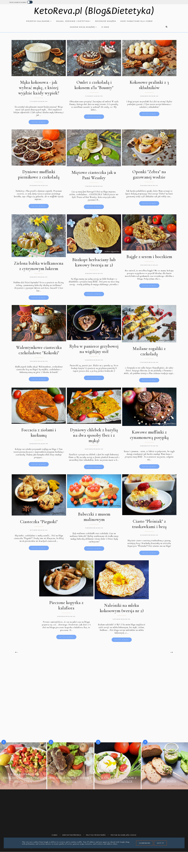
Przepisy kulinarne (38, 21)
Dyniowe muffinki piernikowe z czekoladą (38, 174)
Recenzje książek (105, 21)
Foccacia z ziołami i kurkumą (38, 432)
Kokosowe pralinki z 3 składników (149, 85)
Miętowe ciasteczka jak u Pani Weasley (94, 175)
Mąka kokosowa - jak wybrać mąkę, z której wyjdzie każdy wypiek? (38, 88)
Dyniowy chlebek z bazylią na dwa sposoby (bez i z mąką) (94, 435)
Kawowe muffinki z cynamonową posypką (149, 434)
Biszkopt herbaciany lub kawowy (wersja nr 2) (94, 262)
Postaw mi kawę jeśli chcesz (123, 835)
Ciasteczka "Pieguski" (39, 521)
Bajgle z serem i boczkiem (149, 256)
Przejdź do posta (23, 785)
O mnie (105, 27)
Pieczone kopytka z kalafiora (66, 605)
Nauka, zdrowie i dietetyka (72, 21)
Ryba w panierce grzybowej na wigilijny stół (94, 348)
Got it (160, 843)
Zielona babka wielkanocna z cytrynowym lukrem (38, 266)
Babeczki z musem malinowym (94, 516)
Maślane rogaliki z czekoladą (149, 351)
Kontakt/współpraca (71, 835)
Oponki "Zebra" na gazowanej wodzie (149, 174)
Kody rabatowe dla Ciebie (137, 21)
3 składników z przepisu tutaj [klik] (93, 280)
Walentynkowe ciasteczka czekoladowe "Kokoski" (39, 350)
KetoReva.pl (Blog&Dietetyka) (94, 11)
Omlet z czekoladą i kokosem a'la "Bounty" (94, 85)
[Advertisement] (94, 683)
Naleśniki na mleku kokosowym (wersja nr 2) (122, 608)
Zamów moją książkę (83, 27)
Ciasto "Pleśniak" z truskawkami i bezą (149, 524)
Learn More (144, 843)
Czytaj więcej (39, 122)
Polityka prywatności (96, 835)
